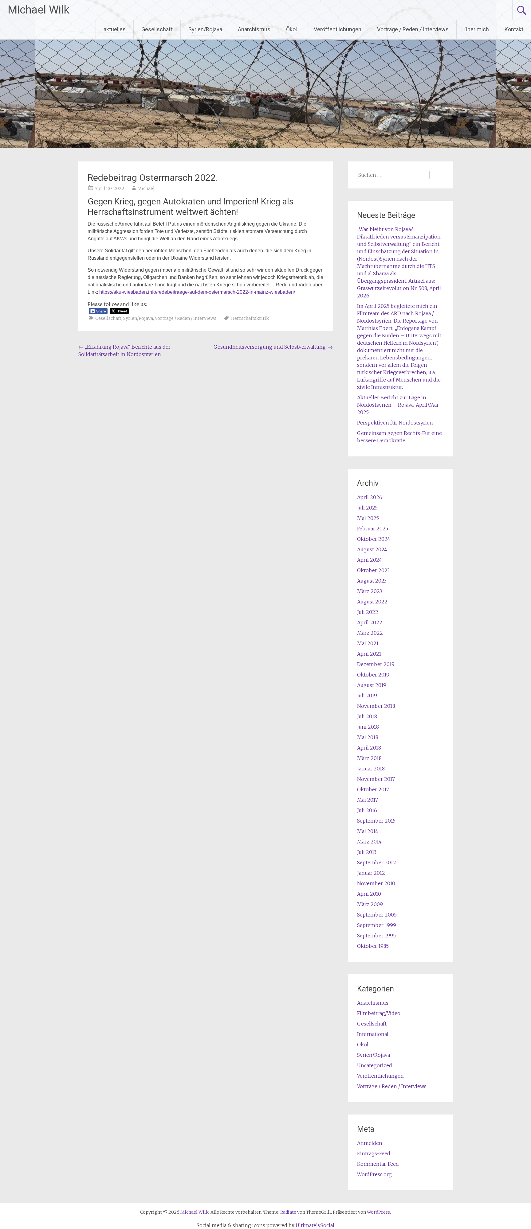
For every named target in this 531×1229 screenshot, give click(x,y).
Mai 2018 (367, 737)
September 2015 (376, 821)
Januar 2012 (371, 873)
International (372, 1034)
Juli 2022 (367, 612)
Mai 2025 (368, 518)
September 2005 (377, 915)
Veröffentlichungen (337, 29)
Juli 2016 (367, 810)
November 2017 (376, 779)
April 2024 (369, 560)
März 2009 (370, 904)
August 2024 (372, 549)
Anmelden (369, 1143)
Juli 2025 (367, 508)
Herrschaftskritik (250, 318)
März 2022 (370, 633)
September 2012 (376, 862)
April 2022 (369, 622)
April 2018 (369, 748)
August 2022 (372, 602)
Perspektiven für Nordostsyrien (395, 423)
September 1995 (376, 935)
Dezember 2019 (376, 664)
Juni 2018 (368, 727)
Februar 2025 (372, 528)
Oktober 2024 (373, 539)
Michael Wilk (38, 9)
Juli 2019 (367, 695)
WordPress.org (374, 1174)
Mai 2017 (367, 800)
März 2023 (369, 591)
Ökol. (292, 29)
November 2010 (376, 883)
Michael (146, 188)
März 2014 (369, 842)
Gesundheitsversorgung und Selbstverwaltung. (273, 347)
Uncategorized (374, 1065)
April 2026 (369, 497)
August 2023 (372, 581)
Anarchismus (254, 29)
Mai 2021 (368, 643)
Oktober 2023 (373, 570)
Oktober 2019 (373, 675)
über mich (476, 29)
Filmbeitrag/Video (378, 1013)
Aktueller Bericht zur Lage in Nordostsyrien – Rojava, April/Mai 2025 (397, 404)
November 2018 (376, 706)
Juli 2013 (366, 852)
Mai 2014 (367, 831)
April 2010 (369, 894)
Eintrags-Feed (373, 1153)
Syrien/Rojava (205, 29)
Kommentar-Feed (378, 1164)
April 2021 (369, 654)
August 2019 (371, 685)
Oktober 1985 (373, 946)
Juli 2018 (367, 716)
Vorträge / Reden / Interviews (413, 29)
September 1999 (376, 925)
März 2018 (369, 758)
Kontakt (514, 29)
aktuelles (115, 29)
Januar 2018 (371, 769)
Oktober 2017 (373, 789)
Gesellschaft (157, 29)
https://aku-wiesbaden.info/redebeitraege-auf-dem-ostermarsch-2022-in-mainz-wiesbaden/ (197, 292)
